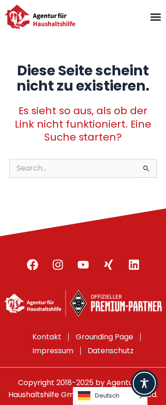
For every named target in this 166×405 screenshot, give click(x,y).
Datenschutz (111, 350)
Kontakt (46, 336)
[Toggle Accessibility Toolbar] (144, 383)
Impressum (52, 350)
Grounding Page (105, 336)
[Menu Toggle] (155, 17)
